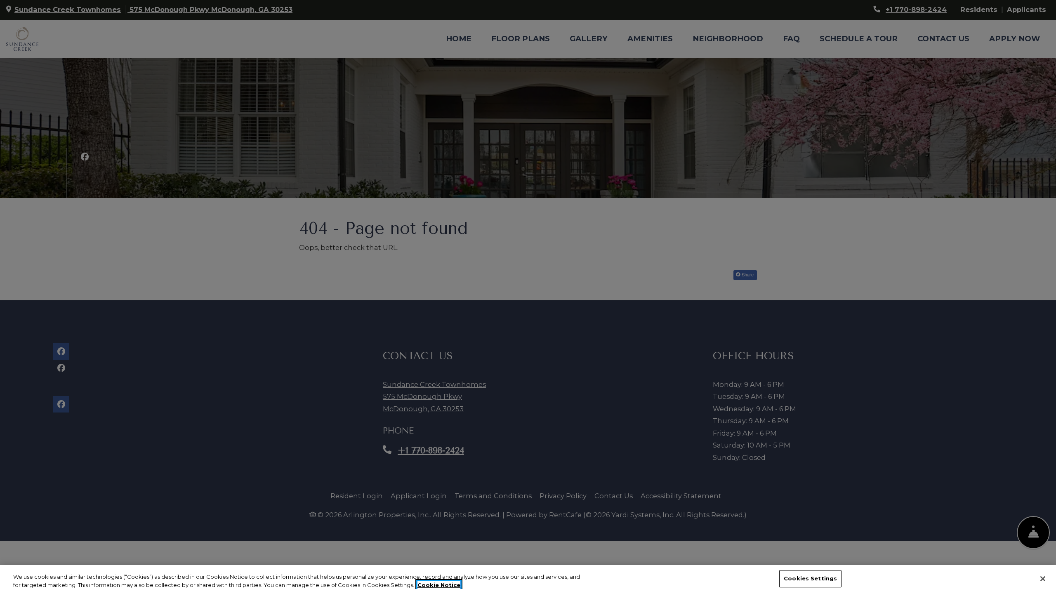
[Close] (1043, 579)
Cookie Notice (438, 585)
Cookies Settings (810, 578)
